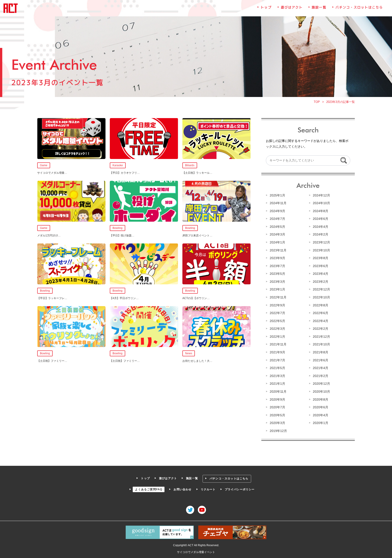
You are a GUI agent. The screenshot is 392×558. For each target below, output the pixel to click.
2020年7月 (277, 407)
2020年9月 (277, 399)
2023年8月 (320, 258)
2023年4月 (320, 273)
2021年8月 (320, 352)
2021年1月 (277, 383)
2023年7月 (277, 266)
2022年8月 (320, 305)
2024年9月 (277, 211)
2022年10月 (321, 297)
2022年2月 (320, 328)
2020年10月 (321, 391)
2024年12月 (321, 195)
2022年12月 (321, 289)
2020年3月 (277, 423)
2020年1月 (320, 423)
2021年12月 (321, 336)
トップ (266, 7)
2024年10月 (321, 203)
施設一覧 (319, 7)
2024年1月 (277, 242)
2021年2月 (320, 376)
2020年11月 (278, 391)
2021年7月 (277, 360)
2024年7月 (277, 219)
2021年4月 (320, 368)
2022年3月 (277, 328)
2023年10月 (321, 250)
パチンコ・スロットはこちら (359, 7)
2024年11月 (278, 203)
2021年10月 (321, 344)
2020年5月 (277, 415)
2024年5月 (277, 226)
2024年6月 (320, 219)
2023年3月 (277, 281)
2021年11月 (278, 344)
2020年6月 (320, 407)
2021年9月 (277, 352)
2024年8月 (320, 211)
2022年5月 (277, 321)
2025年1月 (277, 195)
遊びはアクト (292, 7)
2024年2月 (320, 234)
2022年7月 (277, 313)
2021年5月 (277, 368)
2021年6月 (320, 360)
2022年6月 (320, 313)
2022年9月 (277, 305)
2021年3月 (277, 376)
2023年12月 (321, 242)
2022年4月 (320, 321)
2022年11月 (278, 297)
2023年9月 (277, 258)
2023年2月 (320, 281)
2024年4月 (320, 226)
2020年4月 (320, 415)
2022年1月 (277, 336)
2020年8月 (320, 399)
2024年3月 (277, 234)
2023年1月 (277, 289)
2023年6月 (320, 266)
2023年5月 (277, 273)
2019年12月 (278, 431)
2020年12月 (321, 383)
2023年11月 (278, 250)
